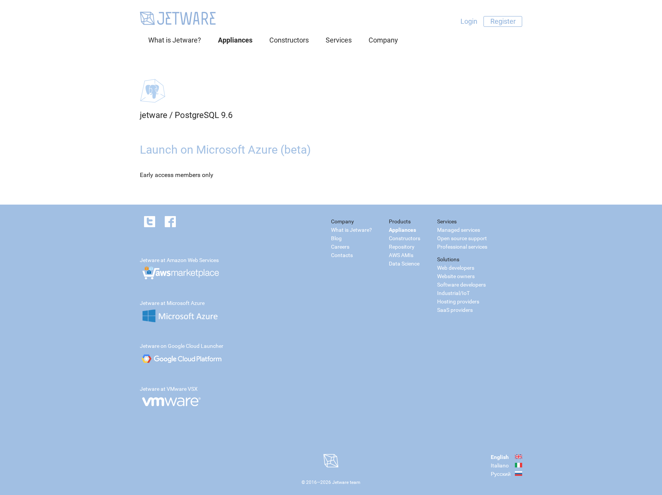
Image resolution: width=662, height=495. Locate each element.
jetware (153, 115)
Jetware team (346, 482)
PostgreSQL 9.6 (204, 115)
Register (503, 21)
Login (468, 21)
